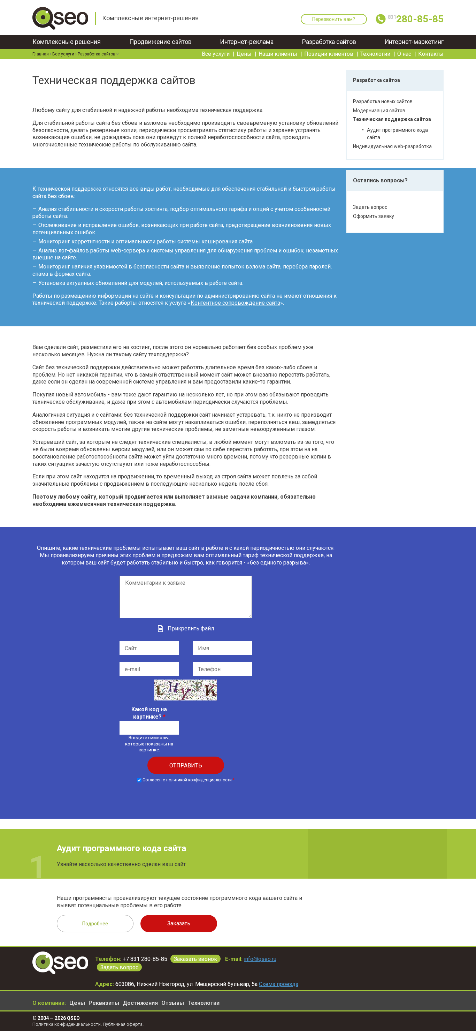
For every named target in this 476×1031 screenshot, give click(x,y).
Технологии (375, 54)
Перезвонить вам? (333, 19)
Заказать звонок (195, 959)
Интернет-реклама (247, 41)
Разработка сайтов (329, 41)
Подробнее (95, 923)
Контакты (431, 54)
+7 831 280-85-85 (145, 959)
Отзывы (172, 1003)
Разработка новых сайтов (383, 101)
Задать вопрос (370, 207)
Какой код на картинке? (149, 713)
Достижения (140, 1003)
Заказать (178, 923)
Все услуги (216, 54)
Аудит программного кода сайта (121, 848)
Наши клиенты (278, 54)
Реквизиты (104, 1003)
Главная (40, 54)
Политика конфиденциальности (66, 1024)
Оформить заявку (373, 216)
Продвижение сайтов (160, 41)
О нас (404, 54)
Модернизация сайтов (379, 110)
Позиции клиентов (328, 54)
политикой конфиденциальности (199, 780)
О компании (48, 1003)
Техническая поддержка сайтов (392, 119)
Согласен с (189, 780)
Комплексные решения (66, 41)
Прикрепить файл (191, 628)
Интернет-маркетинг (414, 41)
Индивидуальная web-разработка (392, 146)
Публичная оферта (123, 1024)
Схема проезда (278, 984)
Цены (244, 54)
